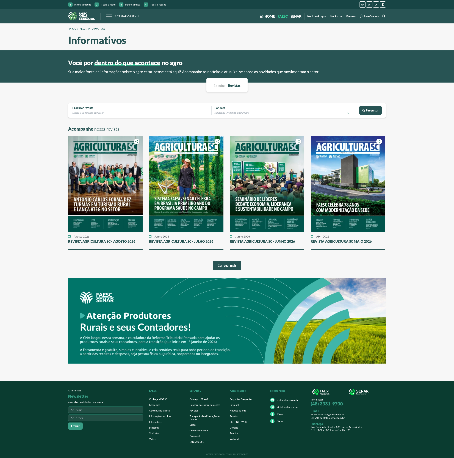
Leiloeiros (154, 427)
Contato (234, 427)
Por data (219, 107)
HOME (269, 16)
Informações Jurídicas (160, 416)
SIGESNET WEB (238, 422)
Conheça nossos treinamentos (205, 405)
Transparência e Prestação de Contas (205, 418)
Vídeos (152, 439)
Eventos (351, 16)
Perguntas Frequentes (241, 399)
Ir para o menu (105, 4)
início (72, 29)
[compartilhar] (136, 141)
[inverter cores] (383, 4)
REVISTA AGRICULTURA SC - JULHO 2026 (181, 241)
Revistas (194, 410)
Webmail (234, 439)
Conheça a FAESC (158, 399)
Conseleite (154, 405)
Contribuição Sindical (159, 410)
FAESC (283, 16)
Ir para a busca (130, 4)
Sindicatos (336, 16)
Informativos (96, 29)
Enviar (75, 426)
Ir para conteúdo (80, 4)
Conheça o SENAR (199, 399)
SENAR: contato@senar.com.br (328, 417)
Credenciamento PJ (199, 430)
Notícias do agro (316, 16)
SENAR (295, 16)
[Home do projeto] (81, 16)
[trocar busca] (383, 16)
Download (195, 436)
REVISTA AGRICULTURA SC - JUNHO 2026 (262, 241)
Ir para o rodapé (155, 4)
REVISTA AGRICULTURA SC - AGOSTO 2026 (101, 241)
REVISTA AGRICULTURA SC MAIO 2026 (341, 241)
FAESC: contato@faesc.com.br (327, 414)
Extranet (234, 405)
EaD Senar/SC (197, 441)
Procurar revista (82, 107)
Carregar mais (227, 265)
